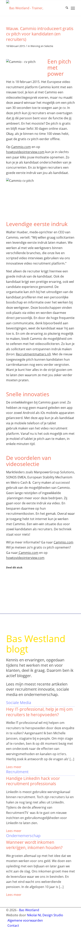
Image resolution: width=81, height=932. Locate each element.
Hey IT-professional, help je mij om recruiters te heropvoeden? (39, 711)
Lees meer (13, 767)
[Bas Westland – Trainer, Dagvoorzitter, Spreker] (33, 8)
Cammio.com (21, 147)
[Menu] (73, 8)
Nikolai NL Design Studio (45, 915)
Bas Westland (29, 910)
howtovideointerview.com (25, 152)
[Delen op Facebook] (8, 577)
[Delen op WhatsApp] (8, 582)
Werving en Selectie (41, 46)
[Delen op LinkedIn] (8, 587)
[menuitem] (65, 8)
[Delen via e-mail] (8, 593)
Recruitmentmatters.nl (33, 354)
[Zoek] (65, 8)
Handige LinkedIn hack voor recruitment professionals (33, 781)
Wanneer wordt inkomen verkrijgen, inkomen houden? (34, 844)
